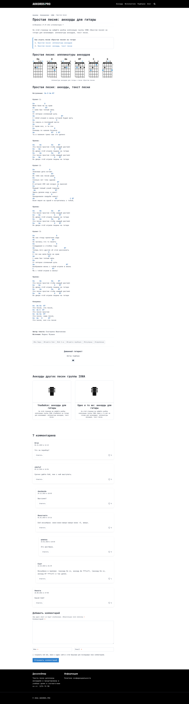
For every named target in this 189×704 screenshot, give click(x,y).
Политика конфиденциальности (77, 678)
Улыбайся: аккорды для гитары (52, 407)
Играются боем (49, 342)
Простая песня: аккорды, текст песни (55, 46)
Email (78, 649)
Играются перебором (73, 342)
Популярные (88, 342)
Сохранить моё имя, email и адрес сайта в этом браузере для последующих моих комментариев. (70, 655)
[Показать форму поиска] (154, 4)
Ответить (39, 455)
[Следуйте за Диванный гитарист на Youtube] (73, 360)
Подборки (141, 4)
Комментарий (39, 619)
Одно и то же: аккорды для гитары (94, 407)
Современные (99, 342)
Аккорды (119, 4)
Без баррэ (37, 342)
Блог (149, 4)
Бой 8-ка (60, 342)
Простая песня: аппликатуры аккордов (55, 43)
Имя (35, 649)
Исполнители (130, 4)
